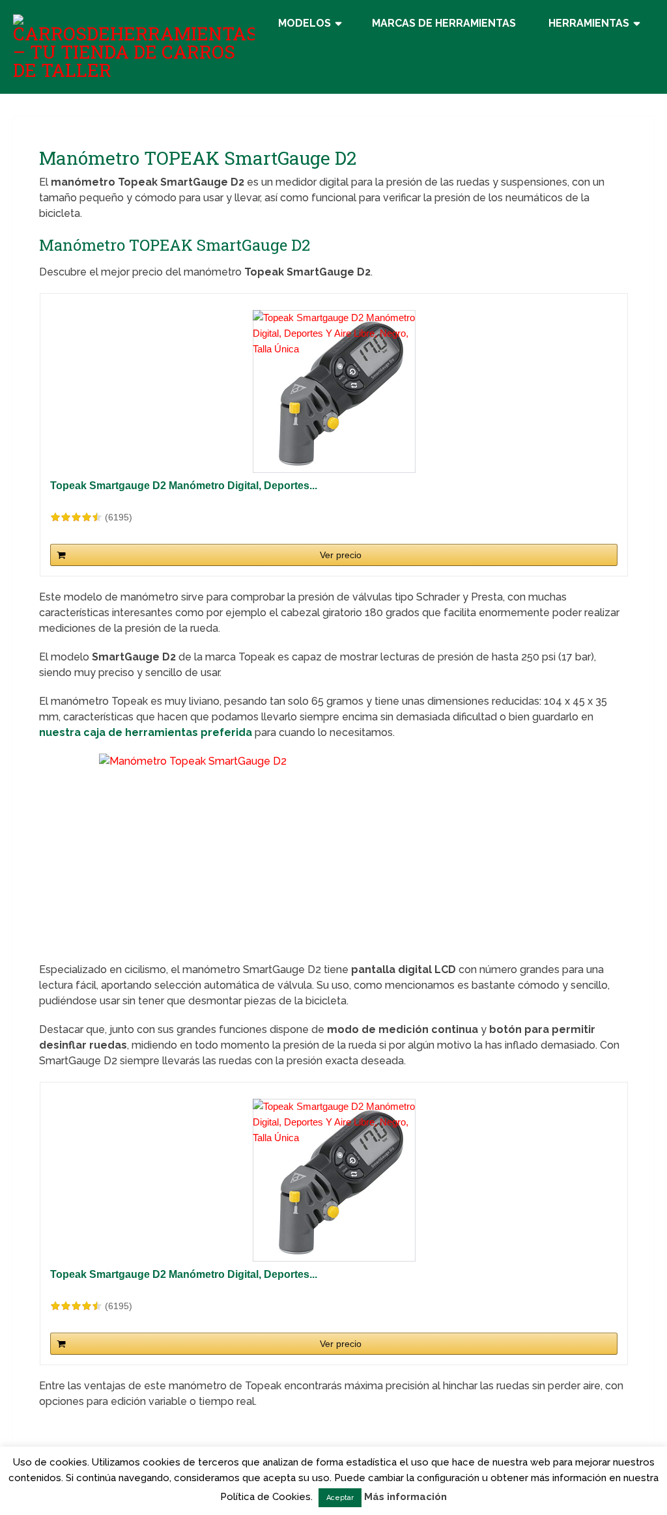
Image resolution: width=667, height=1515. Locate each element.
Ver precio (341, 555)
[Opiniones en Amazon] (76, 517)
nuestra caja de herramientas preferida (145, 732)
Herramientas (588, 23)
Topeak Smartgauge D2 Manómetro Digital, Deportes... (183, 485)
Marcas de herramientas (444, 23)
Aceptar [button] (340, 1498)
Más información (405, 1497)
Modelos (304, 23)
